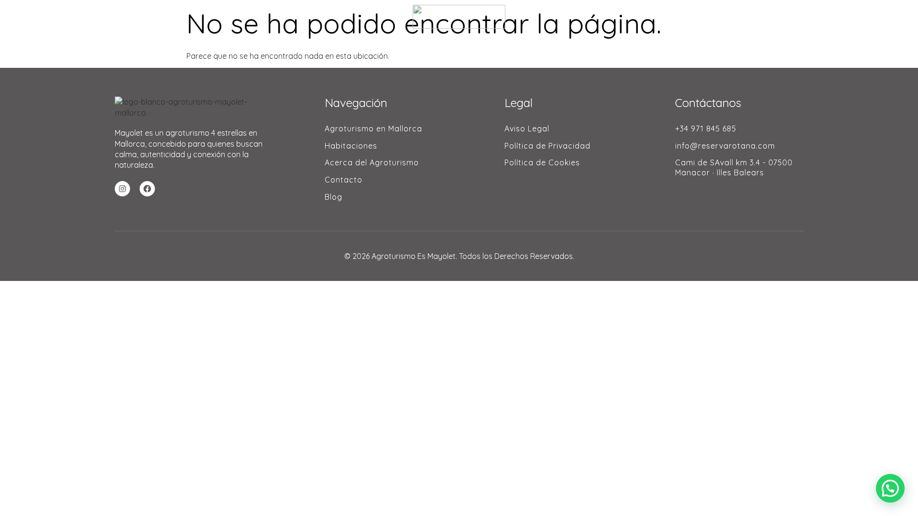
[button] (890, 488)
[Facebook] (147, 188)
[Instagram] (122, 188)
